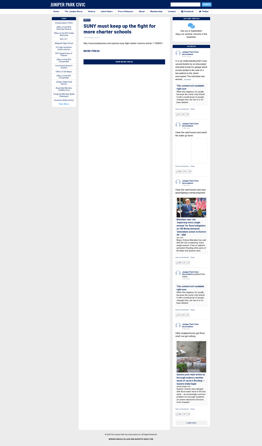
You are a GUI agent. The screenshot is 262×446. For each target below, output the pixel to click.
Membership (156, 11)
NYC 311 (64, 39)
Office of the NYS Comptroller (63, 60)
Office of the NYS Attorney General (63, 28)
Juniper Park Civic (67, 4)
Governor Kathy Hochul (64, 100)
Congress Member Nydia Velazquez (64, 95)
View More (64, 104)
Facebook (189, 11)
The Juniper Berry (74, 11)
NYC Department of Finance (63, 54)
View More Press (124, 62)
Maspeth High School (64, 43)
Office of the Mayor (64, 72)
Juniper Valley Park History (64, 83)
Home (56, 11)
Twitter (205, 11)
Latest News (107, 11)
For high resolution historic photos (64, 48)
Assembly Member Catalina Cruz (64, 89)
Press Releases (125, 11)
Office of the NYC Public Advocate (64, 34)
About (142, 11)
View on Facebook (182, 109)
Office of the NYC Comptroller (63, 77)
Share (192, 109)
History (91, 11)
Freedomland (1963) (64, 23)
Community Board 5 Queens (63, 67)
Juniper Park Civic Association (190, 53)
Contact (172, 11)
